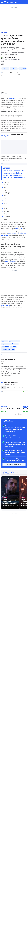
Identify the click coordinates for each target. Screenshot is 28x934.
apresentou (13, 98)
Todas (3, 388)
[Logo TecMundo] (10, 2)
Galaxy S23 (18, 228)
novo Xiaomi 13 (10, 261)
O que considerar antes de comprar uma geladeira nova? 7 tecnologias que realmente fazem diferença (14, 174)
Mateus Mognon (10, 57)
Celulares (24, 388)
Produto (4, 32)
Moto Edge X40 (5, 305)
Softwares (9, 388)
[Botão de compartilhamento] (5, 68)
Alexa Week (17, 388)
